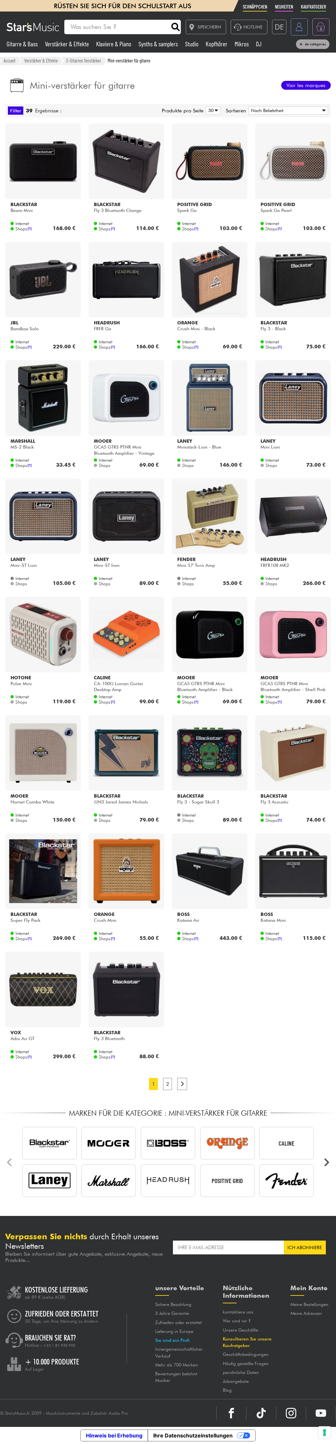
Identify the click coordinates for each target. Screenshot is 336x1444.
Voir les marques (306, 85)
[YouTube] (321, 1413)
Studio (192, 44)
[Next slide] (326, 1162)
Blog (227, 1390)
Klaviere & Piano (114, 44)
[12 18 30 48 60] (211, 110)
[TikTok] (261, 1413)
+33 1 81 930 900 (59, 1345)
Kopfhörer (217, 44)
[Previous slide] (9, 1162)
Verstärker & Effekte (67, 44)
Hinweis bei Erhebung (114, 1435)
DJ (259, 44)
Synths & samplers (158, 44)
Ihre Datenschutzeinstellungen (193, 1435)
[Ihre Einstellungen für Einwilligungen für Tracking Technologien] (324, 1432)
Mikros (242, 44)
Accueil (9, 60)
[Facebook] (231, 1413)
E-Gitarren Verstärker (83, 60)
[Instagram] (291, 1413)
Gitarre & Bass (23, 44)
